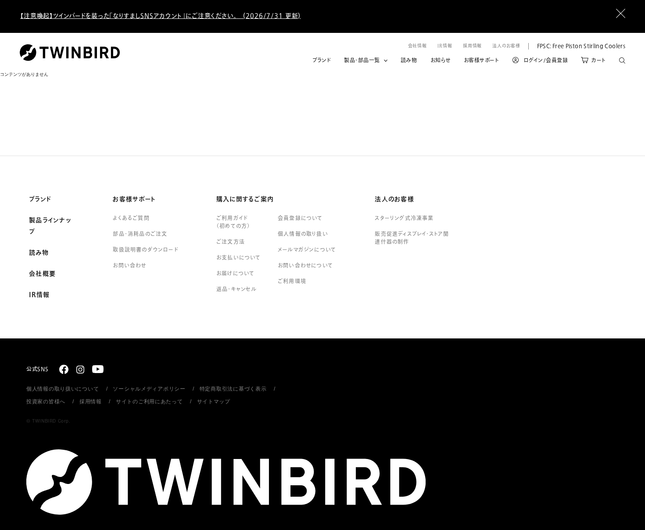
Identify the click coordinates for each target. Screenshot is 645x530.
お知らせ (440, 60)
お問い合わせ (129, 266)
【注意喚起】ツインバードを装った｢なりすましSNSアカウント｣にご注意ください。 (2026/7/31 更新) (160, 16)
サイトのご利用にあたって (149, 401)
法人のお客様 (506, 46)
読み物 (409, 60)
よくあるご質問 (131, 218)
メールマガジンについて (307, 250)
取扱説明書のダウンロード (145, 250)
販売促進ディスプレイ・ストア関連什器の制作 (412, 238)
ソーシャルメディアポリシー (149, 389)
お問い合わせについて (305, 266)
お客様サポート (481, 60)
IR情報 (444, 46)
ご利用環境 (292, 281)
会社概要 (42, 274)
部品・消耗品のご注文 (140, 234)
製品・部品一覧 (362, 60)
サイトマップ (213, 401)
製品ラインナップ (50, 226)
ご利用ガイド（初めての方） (233, 222)
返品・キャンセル (236, 289)
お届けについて (235, 273)
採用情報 (472, 46)
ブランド (321, 60)
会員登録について (300, 218)
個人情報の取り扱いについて (62, 389)
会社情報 (417, 46)
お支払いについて (238, 258)
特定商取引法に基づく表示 (233, 389)
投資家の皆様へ (45, 401)
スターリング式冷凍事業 (404, 218)
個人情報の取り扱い (303, 234)
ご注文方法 (230, 242)
